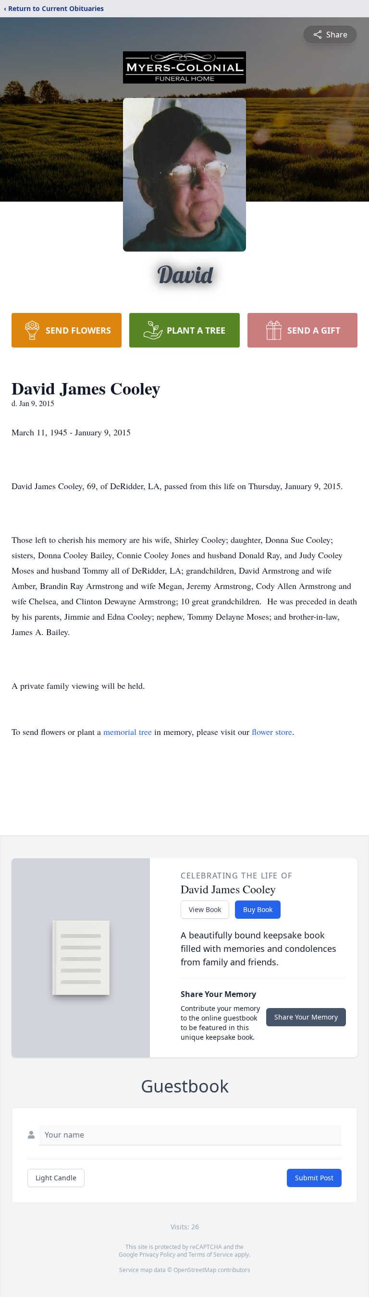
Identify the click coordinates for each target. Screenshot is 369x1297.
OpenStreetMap (194, 1270)
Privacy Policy (157, 1254)
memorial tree (127, 731)
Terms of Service (210, 1254)
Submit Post (314, 1177)
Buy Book (257, 909)
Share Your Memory (306, 1016)
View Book (205, 909)
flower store (272, 731)
